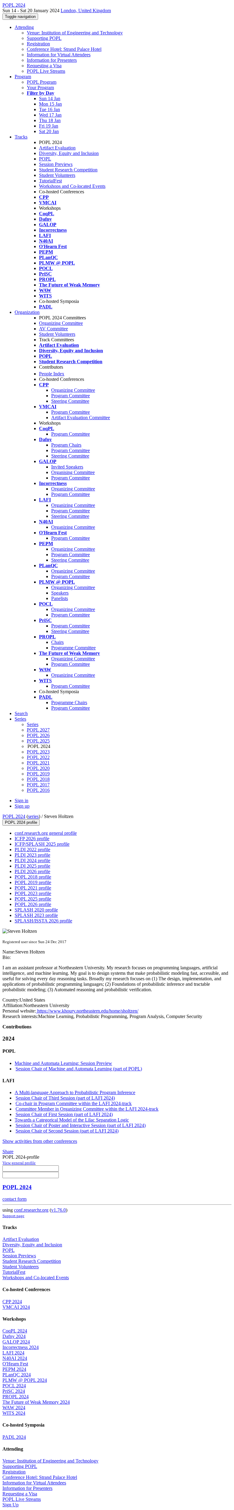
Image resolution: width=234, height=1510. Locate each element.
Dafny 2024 (14, 1336)
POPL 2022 (38, 757)
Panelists (59, 598)
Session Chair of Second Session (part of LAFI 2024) (67, 1130)
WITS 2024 (13, 1413)
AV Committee (53, 328)
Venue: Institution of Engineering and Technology (75, 32)
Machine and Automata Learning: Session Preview (63, 1063)
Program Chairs (66, 445)
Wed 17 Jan (50, 115)
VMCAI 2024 (16, 1307)
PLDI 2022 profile (32, 849)
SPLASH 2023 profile (36, 915)
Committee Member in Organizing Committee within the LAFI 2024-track (87, 1108)
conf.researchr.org (31, 1210)
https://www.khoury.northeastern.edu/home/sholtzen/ (87, 1010)
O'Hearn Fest (15, 1363)
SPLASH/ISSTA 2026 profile (43, 920)
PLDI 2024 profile (32, 860)
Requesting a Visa (44, 65)
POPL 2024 (13, 816)
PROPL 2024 (15, 1396)
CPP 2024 (12, 1301)
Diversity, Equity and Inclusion (69, 153)
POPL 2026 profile (33, 904)
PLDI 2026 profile (32, 871)
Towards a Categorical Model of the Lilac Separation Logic (72, 1119)
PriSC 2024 (13, 1391)
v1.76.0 (58, 1210)
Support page (13, 1215)
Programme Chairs (69, 702)
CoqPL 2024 (14, 1330)
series (33, 816)
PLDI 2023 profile (32, 855)
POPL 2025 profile (33, 898)
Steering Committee (70, 401)
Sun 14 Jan (49, 98)
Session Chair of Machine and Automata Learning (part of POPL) (79, 1068)
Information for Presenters (52, 60)
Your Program (40, 87)
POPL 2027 (38, 729)
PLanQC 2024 (16, 1374)
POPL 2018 (38, 779)
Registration (38, 43)
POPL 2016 (38, 790)
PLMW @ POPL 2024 (24, 1380)
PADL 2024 (14, 1437)
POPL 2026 (38, 735)
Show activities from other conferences (39, 1141)
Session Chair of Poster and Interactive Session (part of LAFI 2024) (81, 1125)
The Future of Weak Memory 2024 (36, 1402)
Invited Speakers (67, 466)
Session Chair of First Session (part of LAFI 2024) (64, 1114)
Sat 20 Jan (49, 131)
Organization (27, 312)
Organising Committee (73, 472)
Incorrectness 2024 (20, 1347)
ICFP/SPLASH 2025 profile (42, 844)
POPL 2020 (38, 768)
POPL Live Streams (46, 71)
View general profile (19, 1163)
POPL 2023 (38, 751)
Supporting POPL (44, 38)
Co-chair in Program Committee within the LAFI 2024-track (74, 1103)
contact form (14, 1199)
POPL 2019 (38, 773)
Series (32, 724)
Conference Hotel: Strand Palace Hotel (64, 49)
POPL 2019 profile (33, 882)
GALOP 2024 (16, 1341)
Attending (24, 27)
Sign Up (10, 1504)
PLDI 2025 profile (32, 866)
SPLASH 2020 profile (36, 909)
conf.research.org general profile (46, 833)
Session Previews (56, 164)
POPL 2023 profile (33, 893)
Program (23, 76)
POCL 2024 (14, 1385)
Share (7, 1151)
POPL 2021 (38, 762)
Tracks (21, 136)
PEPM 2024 (14, 1369)
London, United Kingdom (86, 10)
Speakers (60, 592)
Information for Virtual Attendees (58, 54)
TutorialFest (50, 180)
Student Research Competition (68, 169)
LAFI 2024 (13, 1352)
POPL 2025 (38, 740)
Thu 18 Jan (50, 120)
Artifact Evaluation (57, 147)
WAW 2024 (13, 1407)
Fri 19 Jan (48, 125)
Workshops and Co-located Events (72, 186)
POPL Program (41, 82)
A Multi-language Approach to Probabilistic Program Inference (75, 1092)
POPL (45, 158)
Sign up (22, 806)
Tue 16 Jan (49, 109)
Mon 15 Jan (50, 104)
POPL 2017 (38, 784)
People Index (51, 373)
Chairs (57, 642)
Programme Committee (73, 647)
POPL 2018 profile (33, 877)
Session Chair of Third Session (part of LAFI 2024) (65, 1098)
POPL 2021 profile (33, 887)
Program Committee (70, 395)
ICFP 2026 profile (32, 838)
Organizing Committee (61, 323)
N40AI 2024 (14, 1358)
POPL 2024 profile (21, 822)
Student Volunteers (57, 175)
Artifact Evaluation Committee (80, 417)
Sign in (21, 800)
